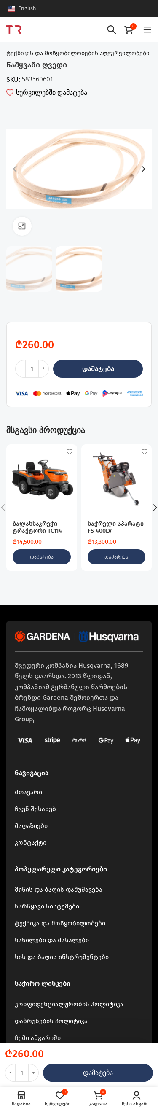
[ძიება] (111, 29)
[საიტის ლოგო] (13, 29)
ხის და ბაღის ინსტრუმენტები (62, 957)
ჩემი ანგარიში (38, 1038)
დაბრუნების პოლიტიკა (51, 1021)
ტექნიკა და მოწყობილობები (60, 923)
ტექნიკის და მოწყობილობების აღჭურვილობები (78, 53)
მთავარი (28, 792)
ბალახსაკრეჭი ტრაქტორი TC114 (37, 527)
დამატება (98, 369)
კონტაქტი (30, 843)
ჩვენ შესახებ (35, 809)
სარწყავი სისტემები (47, 906)
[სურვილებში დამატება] (69, 451)
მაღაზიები (31, 826)
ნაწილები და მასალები (52, 940)
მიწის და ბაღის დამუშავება (58, 889)
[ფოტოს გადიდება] (22, 226)
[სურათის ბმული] (78, 636)
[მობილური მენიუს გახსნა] (147, 29)
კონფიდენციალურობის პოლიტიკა (69, 1004)
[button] (42, 556)
